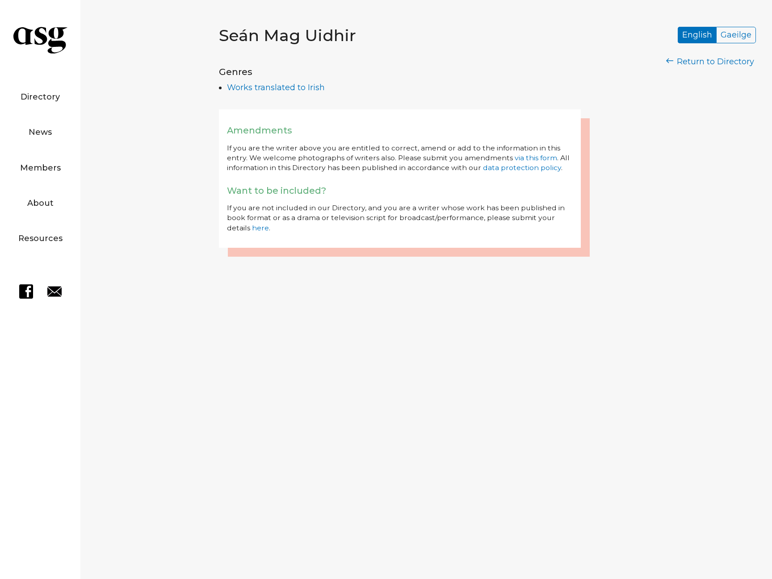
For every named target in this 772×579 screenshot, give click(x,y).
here (260, 228)
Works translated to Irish (276, 87)
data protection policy (522, 167)
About (40, 203)
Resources (40, 238)
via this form (536, 158)
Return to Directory (714, 62)
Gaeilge (736, 35)
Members (40, 168)
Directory (40, 97)
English (697, 35)
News (40, 132)
